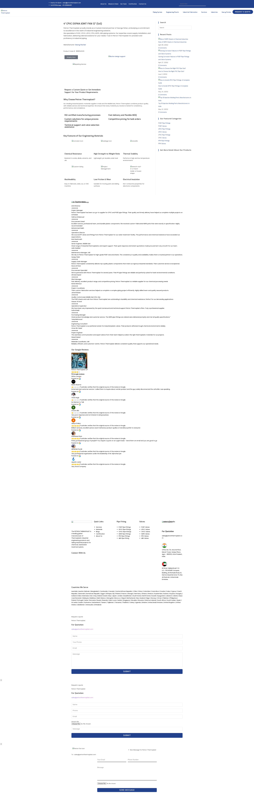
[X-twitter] (79, 563)
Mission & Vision (113, 4)
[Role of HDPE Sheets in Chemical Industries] (173, 39)
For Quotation (168, 531)
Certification (133, 4)
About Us (103, 4)
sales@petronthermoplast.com (82, 629)
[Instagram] (73, 563)
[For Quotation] (164, 527)
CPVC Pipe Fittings (164, 135)
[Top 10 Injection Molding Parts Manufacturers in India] (174, 99)
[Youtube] (79, 558)
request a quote (242, 12)
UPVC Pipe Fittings (164, 129)
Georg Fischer (80, 45)
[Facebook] (73, 558)
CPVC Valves (162, 138)
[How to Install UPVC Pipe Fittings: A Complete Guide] (174, 81)
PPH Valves (162, 144)
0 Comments (162, 48)
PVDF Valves (162, 126)
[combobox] (192, 4)
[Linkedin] (84, 558)
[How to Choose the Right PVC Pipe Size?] (172, 68)
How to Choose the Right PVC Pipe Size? (171, 71)
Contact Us (142, 4)
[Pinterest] (84, 563)
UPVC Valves (162, 132)
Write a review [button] (76, 376)
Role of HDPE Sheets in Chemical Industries (172, 42)
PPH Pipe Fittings (164, 141)
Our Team (123, 4)
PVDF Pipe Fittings (164, 123)
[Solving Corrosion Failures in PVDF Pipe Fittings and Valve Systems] (174, 52)
